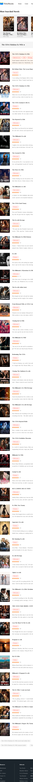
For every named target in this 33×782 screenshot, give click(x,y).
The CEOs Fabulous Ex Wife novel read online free (15, 741)
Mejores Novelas (24, 778)
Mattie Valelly (6, 36)
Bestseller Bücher (24, 770)
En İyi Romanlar (24, 773)
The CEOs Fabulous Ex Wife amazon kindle (13, 745)
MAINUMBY (20, 36)
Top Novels (22, 768)
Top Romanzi (23, 776)
